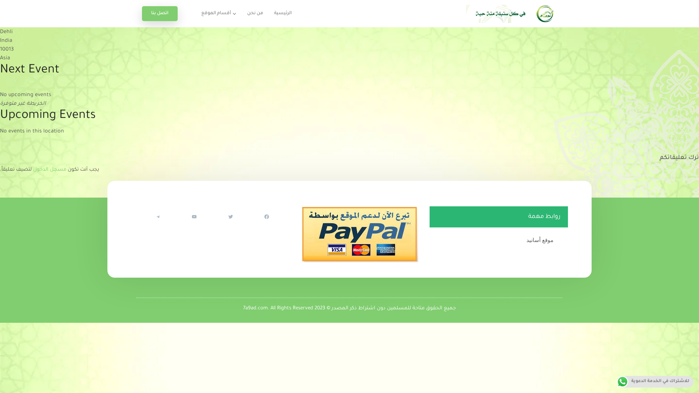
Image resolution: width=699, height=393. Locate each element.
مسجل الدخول (49, 169)
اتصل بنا (160, 13)
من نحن (255, 13)
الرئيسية (283, 13)
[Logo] (511, 13)
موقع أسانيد (539, 240)
